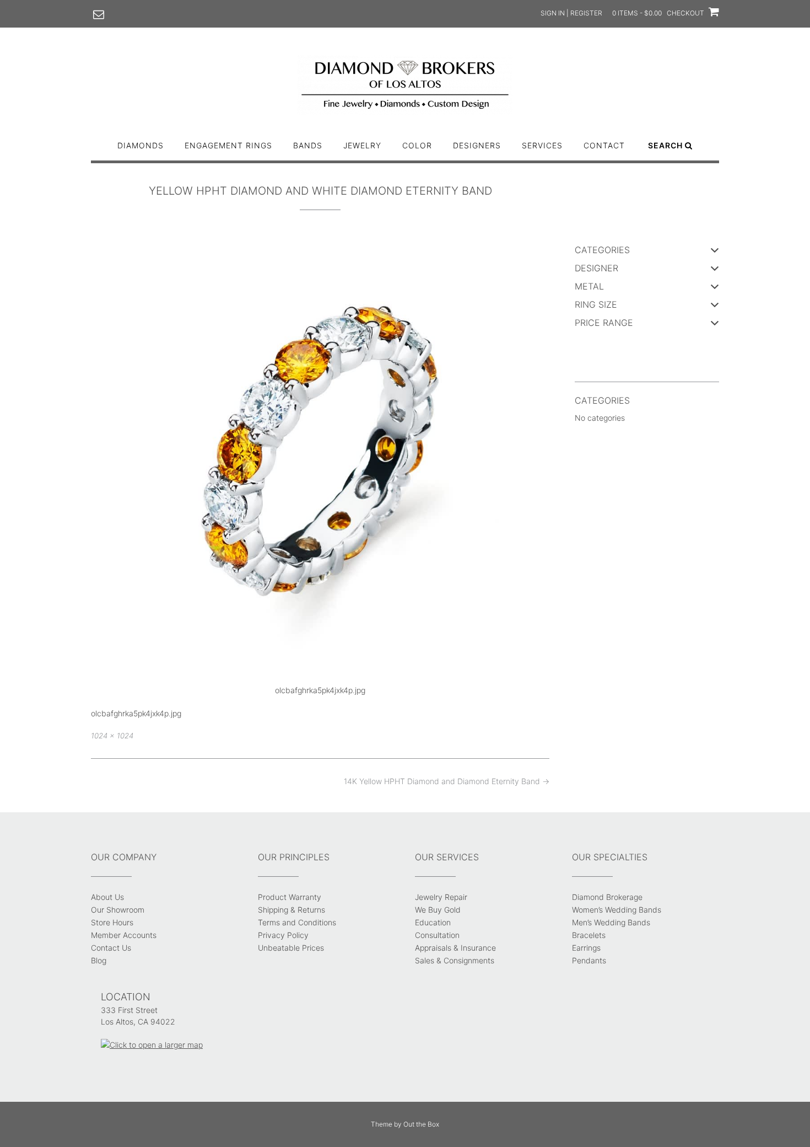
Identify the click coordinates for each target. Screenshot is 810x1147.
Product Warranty (289, 897)
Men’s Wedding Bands (611, 922)
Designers (477, 145)
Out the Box (421, 1124)
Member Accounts (123, 935)
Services (542, 145)
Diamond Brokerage (607, 897)
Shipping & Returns (291, 909)
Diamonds (140, 145)
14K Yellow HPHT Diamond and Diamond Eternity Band (446, 781)
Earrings (586, 947)
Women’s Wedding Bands (616, 909)
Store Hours (112, 922)
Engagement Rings (228, 145)
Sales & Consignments (454, 960)
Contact (604, 145)
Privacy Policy (283, 935)
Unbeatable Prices (291, 947)
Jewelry (362, 145)
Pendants (589, 960)
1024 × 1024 (112, 735)
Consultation (437, 935)
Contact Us (111, 947)
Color (417, 145)
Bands (307, 145)
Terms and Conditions (297, 922)
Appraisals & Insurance (455, 947)
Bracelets (589, 935)
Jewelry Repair (441, 897)
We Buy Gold (438, 909)
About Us (107, 897)
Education (433, 922)
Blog (98, 960)
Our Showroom (117, 909)
